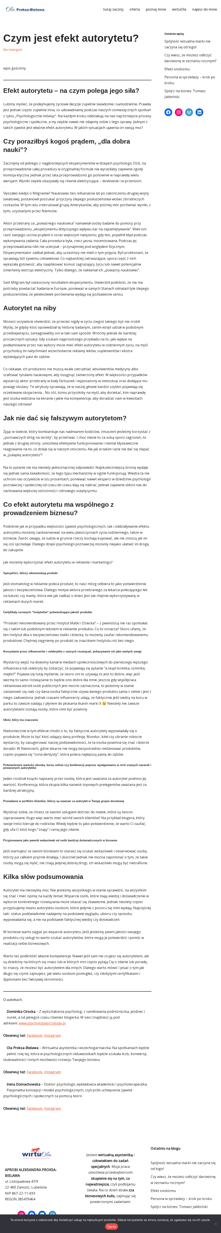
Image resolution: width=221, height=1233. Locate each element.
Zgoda (111, 1226)
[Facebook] (168, 112)
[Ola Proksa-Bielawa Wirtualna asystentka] (24, 9)
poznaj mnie (156, 9)
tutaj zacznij (113, 9)
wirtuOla (179, 9)
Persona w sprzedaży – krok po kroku (181, 1198)
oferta (134, 9)
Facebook (34, 1035)
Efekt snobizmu (177, 69)
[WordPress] (189, 112)
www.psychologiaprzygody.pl (42, 1023)
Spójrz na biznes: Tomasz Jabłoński (179, 1206)
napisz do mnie (204, 9)
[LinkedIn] (199, 112)
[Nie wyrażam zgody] (215, 1224)
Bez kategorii (12, 49)
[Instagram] (179, 112)
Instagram (52, 1035)
